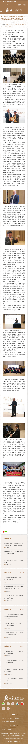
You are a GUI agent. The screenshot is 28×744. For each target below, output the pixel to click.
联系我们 (9, 729)
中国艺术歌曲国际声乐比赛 (9, 721)
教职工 (11, 1)
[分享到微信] (6, 532)
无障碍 (19, 5)
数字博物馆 (13, 721)
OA (11, 718)
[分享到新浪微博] (4, 532)
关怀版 (24, 5)
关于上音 (11, 24)
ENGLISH (13, 5)
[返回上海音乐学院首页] (14, 10)
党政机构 (15, 24)
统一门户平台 (5, 718)
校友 (15, 1)
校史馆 (4, 26)
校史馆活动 (8, 26)
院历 (3, 729)
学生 (8, 1)
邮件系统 (17, 718)
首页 (7, 24)
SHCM (4, 1)
